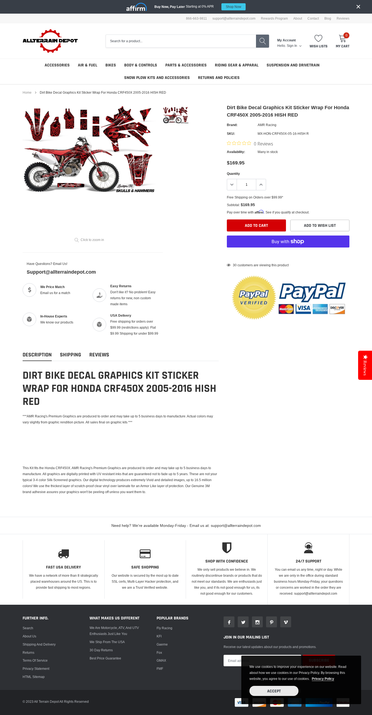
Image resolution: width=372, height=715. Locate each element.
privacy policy (323, 679)
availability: (236, 152)
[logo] (50, 41)
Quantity (233, 174)
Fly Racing (164, 628)
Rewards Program (274, 18)
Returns (28, 652)
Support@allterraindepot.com (61, 272)
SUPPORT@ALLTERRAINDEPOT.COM (233, 18)
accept (274, 691)
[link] (176, 115)
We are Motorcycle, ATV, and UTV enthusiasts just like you (114, 631)
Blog (327, 18)
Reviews (343, 18)
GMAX (161, 660)
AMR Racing (267, 125)
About (297, 18)
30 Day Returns (101, 650)
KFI (159, 636)
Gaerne (162, 644)
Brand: (232, 125)
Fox (159, 652)
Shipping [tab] (70, 355)
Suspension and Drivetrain (293, 65)
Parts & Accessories (186, 65)
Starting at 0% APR (197, 6)
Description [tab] (37, 355)
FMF (160, 669)
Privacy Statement (36, 669)
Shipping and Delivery (39, 644)
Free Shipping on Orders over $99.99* (255, 197)
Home (27, 92)
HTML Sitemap (34, 677)
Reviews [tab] (99, 355)
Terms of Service (35, 660)
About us (29, 636)
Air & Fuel (87, 65)
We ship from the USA (107, 642)
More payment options (288, 255)
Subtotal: (233, 205)
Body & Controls (140, 65)
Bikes (110, 65)
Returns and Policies (219, 78)
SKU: (231, 134)
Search (28, 628)
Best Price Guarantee (105, 658)
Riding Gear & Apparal (236, 65)
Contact (313, 18)
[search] (262, 41)
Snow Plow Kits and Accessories (157, 78)
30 (235, 265)
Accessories (57, 65)
